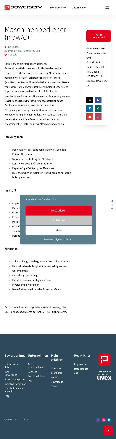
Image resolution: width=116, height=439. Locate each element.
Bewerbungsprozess (12, 379)
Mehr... (54, 199)
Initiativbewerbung (12, 384)
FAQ (7, 396)
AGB (76, 373)
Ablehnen (59, 220)
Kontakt (55, 377)
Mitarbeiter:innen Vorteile (12, 390)
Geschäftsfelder (35, 376)
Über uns (56, 368)
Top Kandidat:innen (35, 366)
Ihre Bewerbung (11, 373)
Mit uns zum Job (11, 366)
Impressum (80, 364)
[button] (107, 7)
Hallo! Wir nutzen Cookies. (41, 199)
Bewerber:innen (58, 7)
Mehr (58, 230)
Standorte (56, 372)
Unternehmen (79, 7)
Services (32, 372)
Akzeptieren (58, 210)
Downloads (57, 382)
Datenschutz (81, 369)
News (54, 386)
